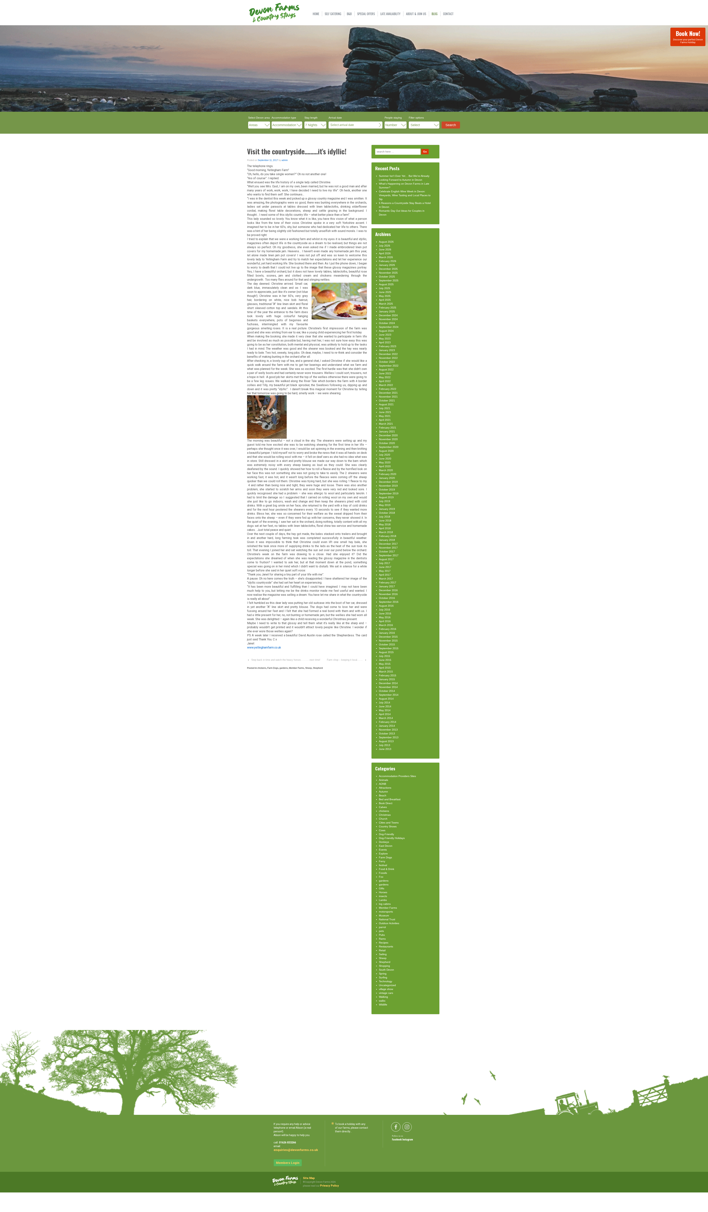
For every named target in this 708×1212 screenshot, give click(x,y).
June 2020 (385, 458)
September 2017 (388, 555)
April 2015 (385, 667)
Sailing (383, 954)
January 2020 (387, 477)
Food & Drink (386, 869)
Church (383, 818)
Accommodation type (284, 117)
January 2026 (387, 264)
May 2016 (385, 617)
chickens (261, 668)
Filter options (416, 117)
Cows (382, 830)
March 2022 (386, 385)
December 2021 (388, 392)
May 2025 (385, 295)
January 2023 (387, 350)
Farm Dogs (272, 668)
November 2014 (388, 687)
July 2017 (384, 563)
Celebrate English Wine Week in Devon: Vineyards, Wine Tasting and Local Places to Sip (405, 195)
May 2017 (385, 570)
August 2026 (386, 241)
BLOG (435, 14)
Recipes (383, 942)
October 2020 (387, 443)
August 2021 (386, 404)
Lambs (383, 900)
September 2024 (388, 326)
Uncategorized (387, 985)
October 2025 (387, 276)
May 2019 (385, 505)
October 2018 (387, 512)
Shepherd (318, 668)
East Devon (385, 845)
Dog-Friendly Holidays (392, 838)
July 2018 (384, 516)
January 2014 (387, 725)
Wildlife (383, 1004)
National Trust (387, 919)
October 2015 (387, 644)
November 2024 (388, 319)
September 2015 (388, 648)
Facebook (397, 1139)
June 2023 (385, 334)
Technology (385, 981)
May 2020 (385, 462)
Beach (382, 795)
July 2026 (384, 245)
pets (381, 931)
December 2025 (388, 268)
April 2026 (385, 253)
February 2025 (387, 307)
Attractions (385, 787)
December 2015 (388, 636)
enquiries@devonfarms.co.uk (296, 1150)
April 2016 (385, 621)
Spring (382, 973)
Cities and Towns (389, 822)
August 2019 (386, 497)
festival (383, 865)
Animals (383, 779)
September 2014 (388, 694)
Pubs (382, 934)
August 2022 (386, 369)
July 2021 (384, 408)
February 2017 (387, 582)
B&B (349, 14)
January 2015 (387, 679)
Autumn (383, 791)
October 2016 (387, 598)
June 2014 (385, 706)
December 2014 (388, 683)
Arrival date (335, 117)
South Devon (386, 969)
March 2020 (386, 470)
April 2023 (385, 342)
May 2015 (385, 663)
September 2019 (388, 493)
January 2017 (387, 586)
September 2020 (388, 446)
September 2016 (388, 601)
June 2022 (385, 373)
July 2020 (384, 454)
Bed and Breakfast (389, 799)
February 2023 (387, 346)
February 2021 (387, 427)
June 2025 (385, 292)
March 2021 (386, 423)
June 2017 (385, 567)
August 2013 (386, 741)
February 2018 (387, 536)
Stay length (310, 117)
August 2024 (386, 330)
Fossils (383, 872)
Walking (383, 996)
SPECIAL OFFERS (366, 14)
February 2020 (387, 474)
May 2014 (385, 710)
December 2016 (388, 590)
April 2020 (385, 466)
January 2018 (387, 539)
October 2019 (387, 489)
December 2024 (388, 315)
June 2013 (385, 749)
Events (383, 849)
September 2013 (388, 737)
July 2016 (384, 609)
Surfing (383, 977)
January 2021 (387, 431)
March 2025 (386, 303)
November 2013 (388, 729)
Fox (381, 876)
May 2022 (385, 377)
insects (383, 896)
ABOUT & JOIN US (416, 14)
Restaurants (386, 946)
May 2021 (385, 416)
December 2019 (388, 481)
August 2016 (386, 605)
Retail (382, 950)
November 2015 (388, 640)
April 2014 (385, 714)
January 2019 (387, 508)
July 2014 (384, 702)
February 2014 (387, 721)
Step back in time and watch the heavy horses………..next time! (285, 659)
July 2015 (384, 656)
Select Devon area (259, 117)
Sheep (308, 668)
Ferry (382, 861)
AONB (382, 783)
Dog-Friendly (386, 834)
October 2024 (387, 323)
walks (382, 1000)
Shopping (384, 965)
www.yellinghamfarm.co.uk (264, 647)
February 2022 (387, 388)
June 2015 (385, 659)
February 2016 (387, 628)
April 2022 (385, 381)
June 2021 (385, 412)
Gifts (381, 888)
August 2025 (386, 284)
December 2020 (388, 435)
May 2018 (385, 524)
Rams (382, 938)
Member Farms (296, 668)
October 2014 (387, 690)
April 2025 (385, 299)
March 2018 (386, 532)
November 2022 (388, 357)
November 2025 (388, 272)
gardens (284, 668)
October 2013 (387, 733)
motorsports (386, 911)
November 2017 (388, 547)
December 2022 (388, 354)
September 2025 (388, 280)
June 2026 (385, 249)
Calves (383, 807)
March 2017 (386, 578)
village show (386, 989)
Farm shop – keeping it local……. (345, 659)
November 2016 (388, 594)
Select (415, 125)
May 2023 (385, 338)
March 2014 (386, 718)
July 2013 (384, 745)
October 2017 (387, 551)
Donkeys (384, 841)
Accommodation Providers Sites (397, 776)
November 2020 (388, 439)
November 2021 (388, 396)
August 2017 (386, 559)
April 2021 (385, 419)
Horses (383, 892)
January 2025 (387, 311)
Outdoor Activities (389, 923)
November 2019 (388, 485)
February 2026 (387, 261)
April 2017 (385, 574)
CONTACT (448, 14)
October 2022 (387, 361)
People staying (393, 117)
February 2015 (387, 675)
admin (285, 160)
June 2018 (385, 520)
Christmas (385, 814)
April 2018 (385, 528)
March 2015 (386, 671)
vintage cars (386, 992)
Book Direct (385, 803)
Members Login (287, 1163)
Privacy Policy (329, 1185)
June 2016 (385, 613)
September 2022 (388, 365)
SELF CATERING (333, 14)
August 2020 (386, 450)
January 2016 (387, 632)
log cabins (385, 903)
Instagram (407, 1139)
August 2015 (386, 652)
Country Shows (388, 826)
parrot (382, 927)
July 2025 (384, 288)
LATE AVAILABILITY (390, 14)
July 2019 (384, 501)
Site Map (309, 1178)
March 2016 (386, 625)
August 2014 (386, 698)
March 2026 (386, 257)
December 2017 (388, 543)
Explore (383, 853)
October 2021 (387, 400)
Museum (384, 915)
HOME (316, 14)
